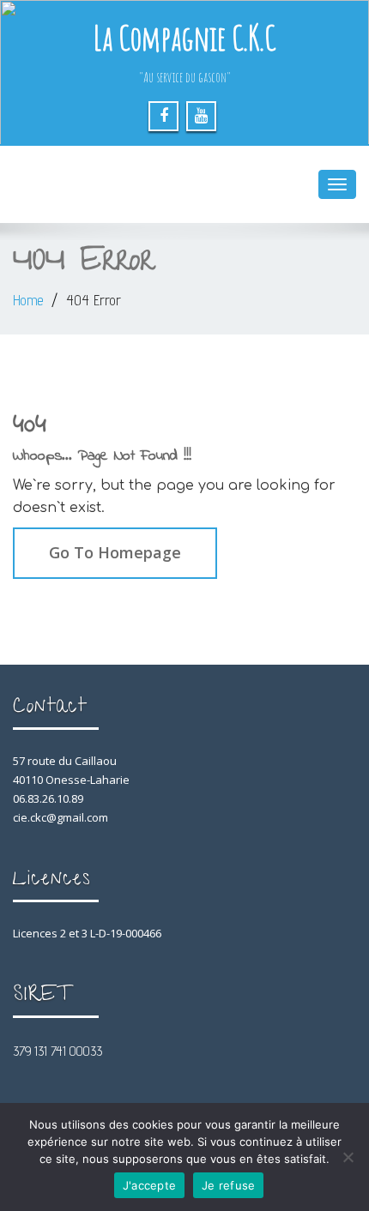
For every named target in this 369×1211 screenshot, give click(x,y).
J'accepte (149, 1185)
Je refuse (228, 1185)
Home (28, 300)
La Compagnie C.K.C (184, 37)
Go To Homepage (115, 552)
